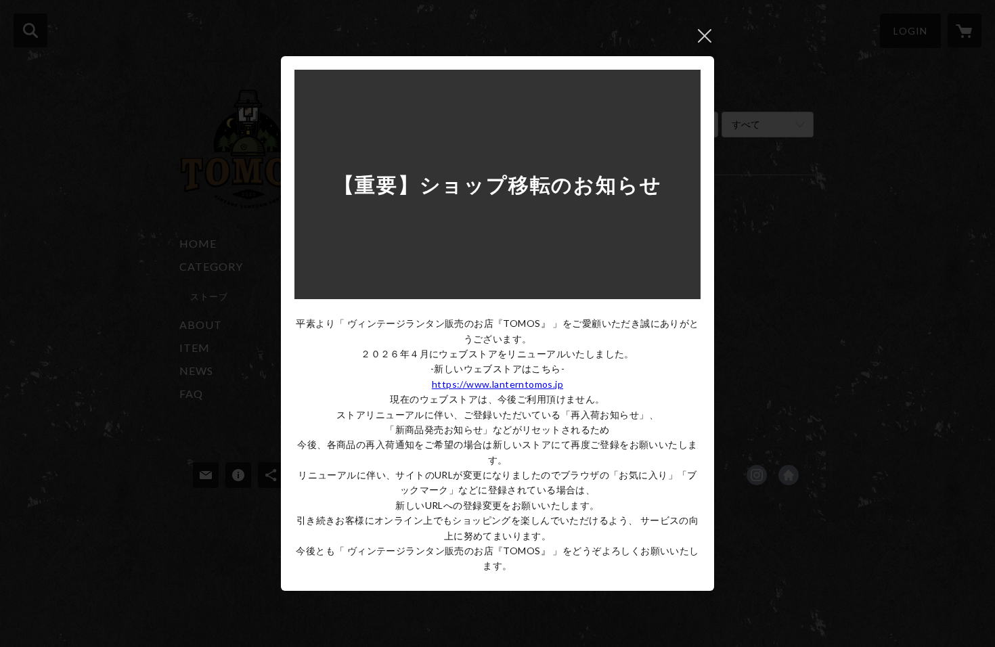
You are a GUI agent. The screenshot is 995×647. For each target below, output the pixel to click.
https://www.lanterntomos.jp (497, 384)
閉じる (704, 36)
